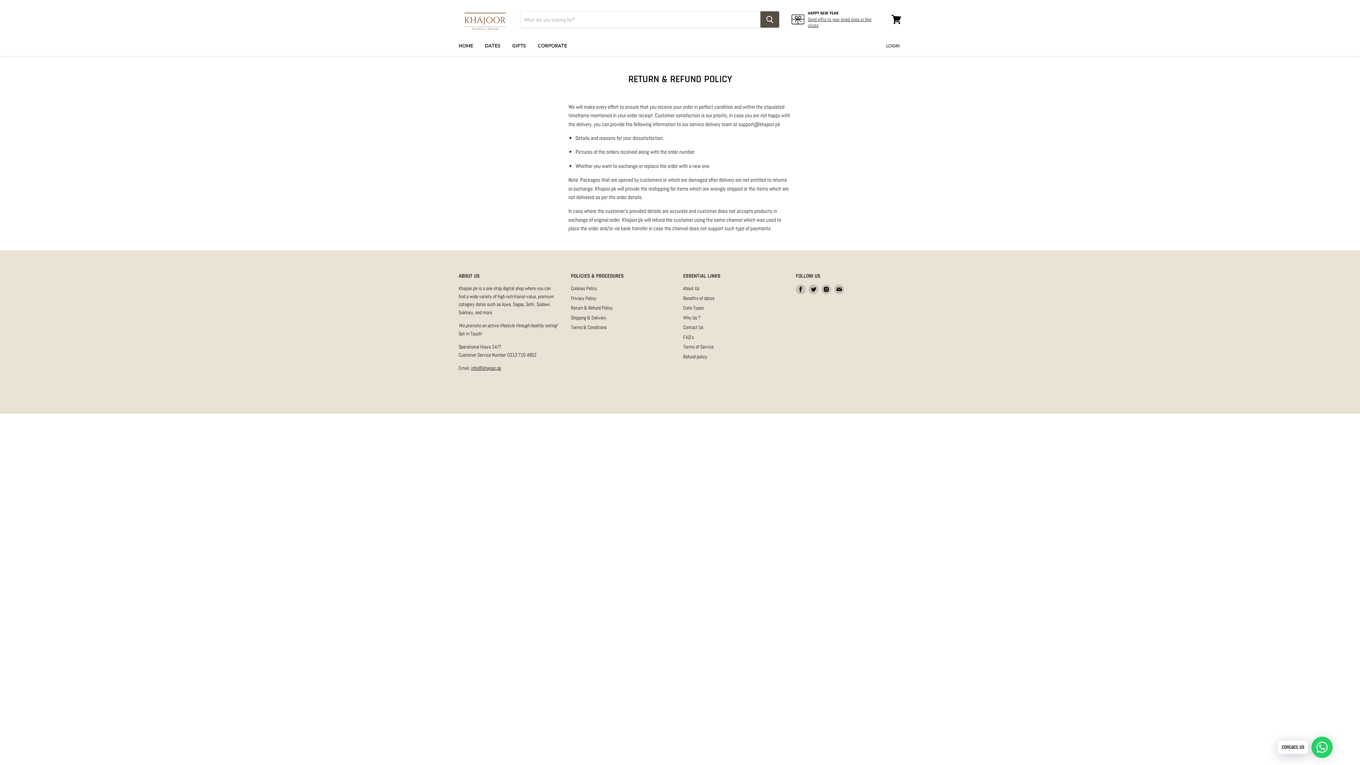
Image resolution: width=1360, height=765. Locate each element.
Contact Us (693, 327)
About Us (691, 288)
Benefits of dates (698, 298)
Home (466, 45)
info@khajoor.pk (486, 368)
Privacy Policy (583, 298)
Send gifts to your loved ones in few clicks (840, 22)
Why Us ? (692, 317)
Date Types (693, 308)
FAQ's (688, 337)
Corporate (552, 45)
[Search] (769, 19)
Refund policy (695, 356)
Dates (492, 45)
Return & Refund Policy (592, 308)
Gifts (519, 45)
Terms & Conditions (589, 327)
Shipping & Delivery (588, 317)
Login (893, 46)
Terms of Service (698, 347)
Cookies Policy (584, 288)
